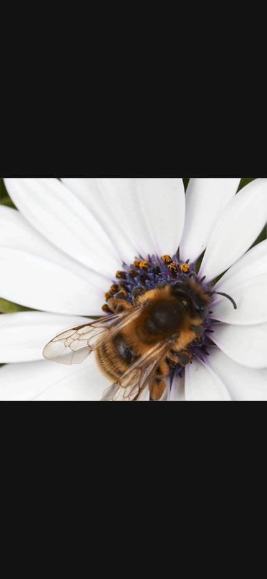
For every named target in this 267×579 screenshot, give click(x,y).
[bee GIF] (133, 289)
